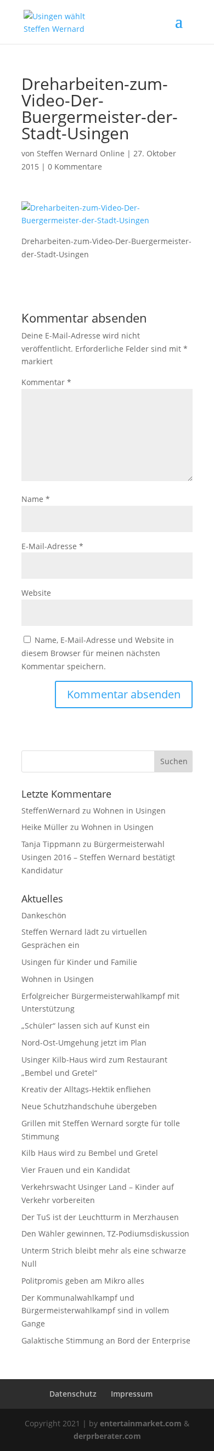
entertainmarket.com (141, 1423)
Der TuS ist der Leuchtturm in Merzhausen (100, 1217)
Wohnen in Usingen (129, 810)
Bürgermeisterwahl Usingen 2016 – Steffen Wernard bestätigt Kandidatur (98, 857)
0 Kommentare (75, 166)
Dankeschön (43, 915)
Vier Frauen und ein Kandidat (75, 1170)
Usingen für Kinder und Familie (79, 962)
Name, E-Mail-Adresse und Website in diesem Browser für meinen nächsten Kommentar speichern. (97, 653)
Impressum (132, 1393)
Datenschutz (73, 1393)
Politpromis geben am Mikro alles (82, 1280)
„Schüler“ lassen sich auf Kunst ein (85, 1025)
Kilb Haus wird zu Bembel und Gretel (89, 1153)
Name (35, 499)
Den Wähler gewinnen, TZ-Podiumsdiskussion (105, 1233)
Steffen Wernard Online (81, 153)
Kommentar (46, 382)
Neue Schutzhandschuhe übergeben (89, 1106)
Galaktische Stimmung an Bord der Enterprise (105, 1340)
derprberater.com (107, 1436)
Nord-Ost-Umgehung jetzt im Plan (84, 1042)
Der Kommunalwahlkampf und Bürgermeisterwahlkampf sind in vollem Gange (95, 1310)
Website (36, 593)
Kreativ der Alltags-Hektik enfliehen (86, 1089)
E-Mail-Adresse (52, 546)
